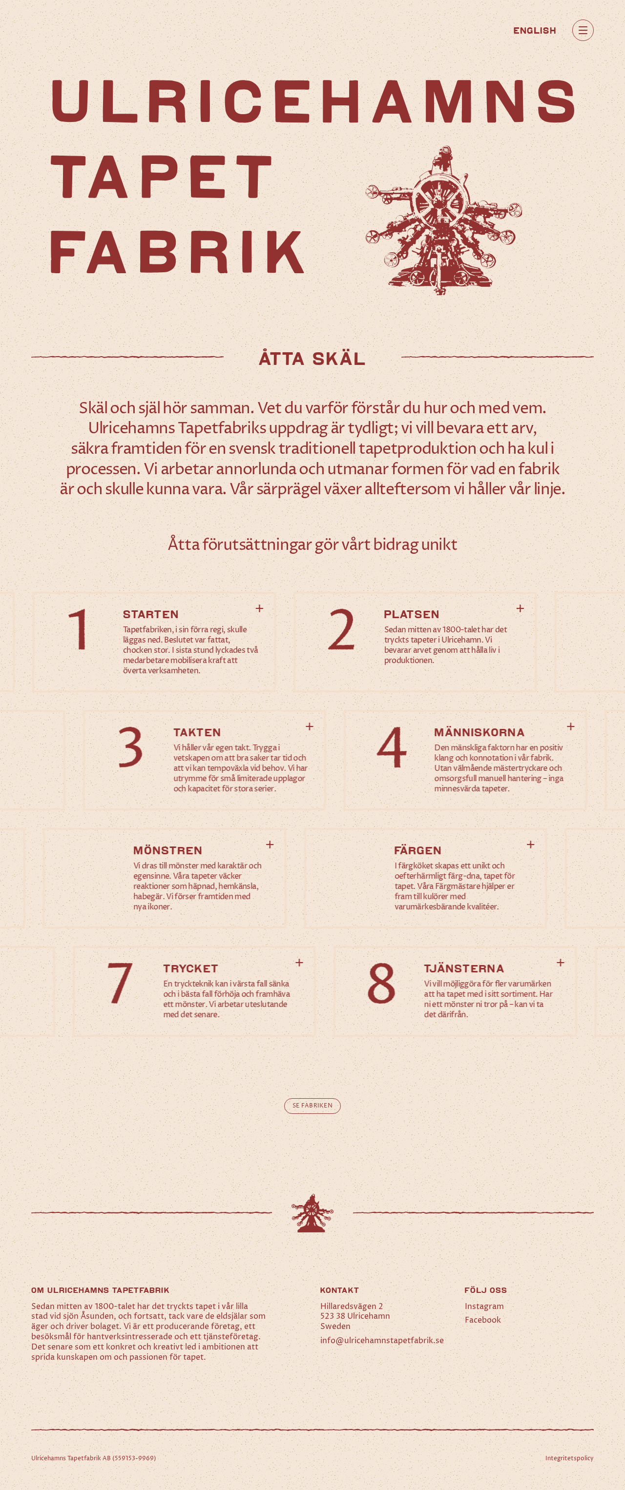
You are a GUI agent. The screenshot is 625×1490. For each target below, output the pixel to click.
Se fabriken (312, 1106)
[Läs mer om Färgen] (425, 878)
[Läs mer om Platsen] (415, 642)
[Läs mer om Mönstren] (165, 878)
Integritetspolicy (569, 1458)
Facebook (483, 1320)
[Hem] (64, 30)
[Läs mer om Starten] (154, 642)
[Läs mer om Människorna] (465, 760)
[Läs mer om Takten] (205, 760)
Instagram (484, 1306)
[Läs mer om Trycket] (194, 991)
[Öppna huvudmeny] (583, 30)
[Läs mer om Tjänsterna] (455, 991)
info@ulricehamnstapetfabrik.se (382, 1340)
